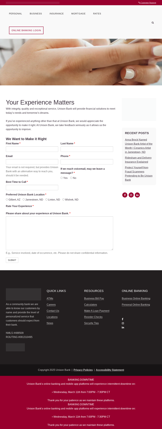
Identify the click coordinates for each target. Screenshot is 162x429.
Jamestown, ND (34, 199)
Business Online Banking (136, 298)
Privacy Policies (83, 370)
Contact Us (53, 310)
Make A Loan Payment (96, 310)
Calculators (90, 304)
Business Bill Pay (94, 298)
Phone (65, 156)
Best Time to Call (17, 182)
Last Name (68, 143)
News (50, 323)
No (74, 178)
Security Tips (91, 323)
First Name (13, 143)
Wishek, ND (71, 199)
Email (9, 156)
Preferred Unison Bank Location (26, 194)
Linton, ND (53, 199)
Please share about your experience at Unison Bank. (38, 213)
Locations (52, 317)
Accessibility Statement (110, 370)
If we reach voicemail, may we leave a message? (83, 170)
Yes (65, 178)
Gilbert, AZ (14, 199)
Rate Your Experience (20, 206)
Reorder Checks (93, 317)
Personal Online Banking (136, 304)
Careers (51, 304)
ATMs (50, 298)
